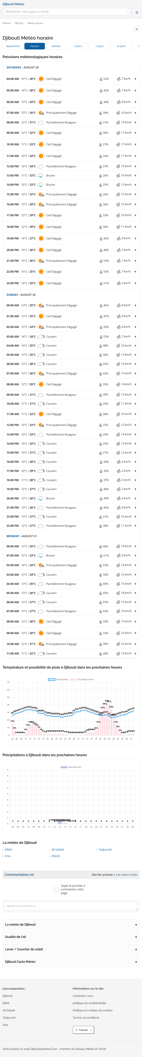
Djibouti (19, 23)
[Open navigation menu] (136, 12)
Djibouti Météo (13, 4)
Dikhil (8, 849)
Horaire (34, 46)
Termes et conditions (86, 1017)
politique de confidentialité (89, 1003)
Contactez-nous (83, 996)
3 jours (78, 46)
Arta (7, 856)
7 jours (100, 46)
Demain (56, 46)
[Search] (127, 11)
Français (83, 1030)
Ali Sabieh (58, 849)
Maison (7, 23)
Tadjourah (105, 849)
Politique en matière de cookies (93, 1010)
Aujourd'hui (13, 46)
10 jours (121, 46)
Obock (56, 856)
